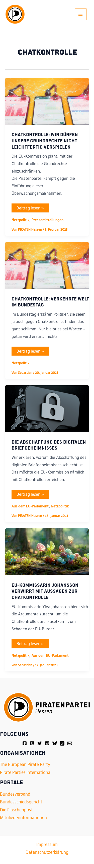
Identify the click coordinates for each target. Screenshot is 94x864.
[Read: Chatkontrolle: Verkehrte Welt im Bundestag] (47, 265)
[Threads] (62, 743)
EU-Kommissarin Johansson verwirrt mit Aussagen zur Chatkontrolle (45, 590)
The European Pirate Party (25, 764)
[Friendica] (32, 743)
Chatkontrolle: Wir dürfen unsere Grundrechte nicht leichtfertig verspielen (45, 140)
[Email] (69, 743)
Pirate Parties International (25, 772)
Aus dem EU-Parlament (30, 506)
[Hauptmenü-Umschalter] (81, 14)
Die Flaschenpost (16, 810)
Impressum (47, 844)
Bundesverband (15, 794)
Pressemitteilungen (47, 220)
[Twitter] (39, 743)
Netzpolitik (20, 220)
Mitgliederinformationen (23, 817)
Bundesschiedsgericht (21, 802)
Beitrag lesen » (30, 208)
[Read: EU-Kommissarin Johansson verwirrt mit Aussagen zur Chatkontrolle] (47, 551)
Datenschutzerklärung (47, 852)
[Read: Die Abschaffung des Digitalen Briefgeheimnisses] (47, 408)
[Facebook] (24, 743)
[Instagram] (47, 743)
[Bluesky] (54, 743)
